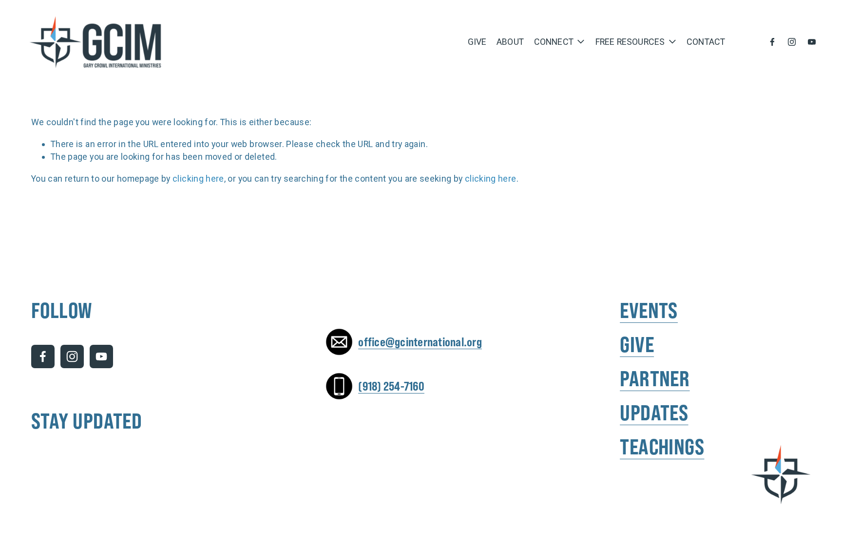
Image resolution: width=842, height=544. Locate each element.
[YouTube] (812, 42)
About (510, 42)
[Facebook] (772, 42)
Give (477, 42)
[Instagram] (792, 42)
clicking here (198, 178)
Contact (706, 42)
